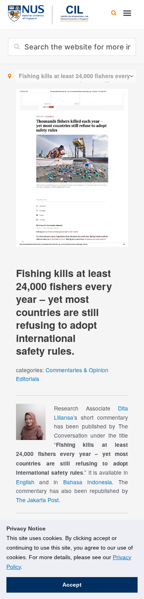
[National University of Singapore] (26, 12)
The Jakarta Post (37, 500)
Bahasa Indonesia (87, 482)
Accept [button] (72, 584)
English (25, 482)
